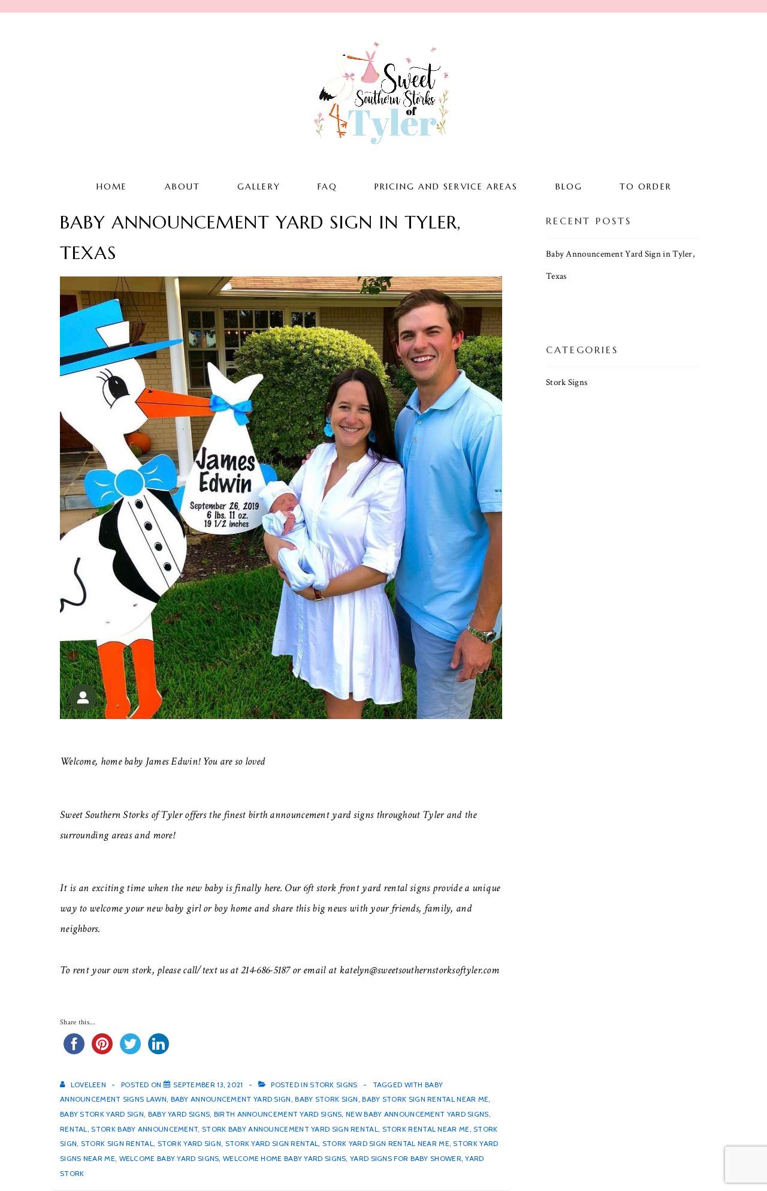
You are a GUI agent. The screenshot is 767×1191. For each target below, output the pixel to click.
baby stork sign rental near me (425, 1098)
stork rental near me (426, 1128)
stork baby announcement (144, 1128)
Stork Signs (333, 1084)
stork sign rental (117, 1143)
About (183, 186)
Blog (568, 186)
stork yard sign (190, 1143)
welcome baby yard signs (169, 1158)
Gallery (258, 186)
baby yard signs (179, 1113)
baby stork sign (326, 1098)
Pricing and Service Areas (446, 186)
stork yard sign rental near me (385, 1143)
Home (111, 186)
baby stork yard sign (102, 1113)
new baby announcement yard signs (417, 1113)
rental (73, 1128)
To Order (646, 186)
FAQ (327, 186)
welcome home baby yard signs (284, 1158)
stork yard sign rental (272, 1143)
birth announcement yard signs (278, 1113)
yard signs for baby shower (405, 1158)
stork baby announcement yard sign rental (290, 1128)
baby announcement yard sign (231, 1098)
